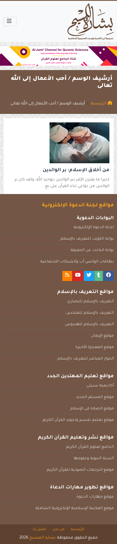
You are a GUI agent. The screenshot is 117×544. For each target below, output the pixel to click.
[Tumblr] (98, 276)
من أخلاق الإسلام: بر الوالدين (76, 170)
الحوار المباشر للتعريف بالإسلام (85, 359)
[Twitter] (89, 276)
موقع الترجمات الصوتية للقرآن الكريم (80, 470)
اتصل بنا (39, 529)
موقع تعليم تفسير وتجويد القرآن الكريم (78, 420)
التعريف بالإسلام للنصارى (90, 302)
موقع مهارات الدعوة (95, 497)
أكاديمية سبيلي (100, 386)
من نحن (58, 529)
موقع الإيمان (102, 336)
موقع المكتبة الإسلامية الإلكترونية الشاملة (74, 508)
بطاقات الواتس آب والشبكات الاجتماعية (77, 262)
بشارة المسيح (42, 538)
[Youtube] (77, 276)
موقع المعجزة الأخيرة (94, 347)
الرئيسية (77, 529)
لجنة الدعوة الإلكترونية (93, 227)
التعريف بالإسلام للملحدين (90, 313)
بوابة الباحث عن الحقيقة (92, 250)
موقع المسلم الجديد (95, 397)
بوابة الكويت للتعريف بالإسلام (87, 239)
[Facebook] (108, 276)
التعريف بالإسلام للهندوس (89, 324)
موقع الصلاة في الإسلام (92, 409)
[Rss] (67, 276)
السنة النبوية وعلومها (93, 459)
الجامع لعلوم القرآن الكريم (90, 447)
